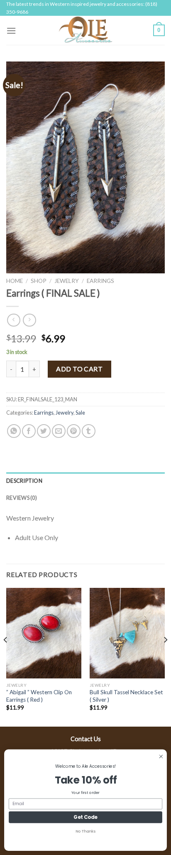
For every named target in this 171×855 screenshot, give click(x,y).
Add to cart (79, 369)
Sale (80, 412)
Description (24, 480)
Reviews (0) (21, 497)
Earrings (100, 281)
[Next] (165, 656)
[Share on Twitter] (44, 431)
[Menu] (11, 30)
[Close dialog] (161, 756)
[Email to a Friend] (59, 431)
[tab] (85, 480)
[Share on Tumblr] (88, 431)
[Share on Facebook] (29, 431)
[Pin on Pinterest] (74, 431)
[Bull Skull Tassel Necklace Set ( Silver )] (127, 633)
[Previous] (6, 656)
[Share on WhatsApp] (14, 431)
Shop (38, 281)
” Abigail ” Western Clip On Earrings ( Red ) (39, 696)
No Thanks (85, 831)
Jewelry (66, 281)
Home (14, 281)
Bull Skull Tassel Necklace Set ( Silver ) (126, 696)
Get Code (85, 817)
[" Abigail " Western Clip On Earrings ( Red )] (43, 633)
